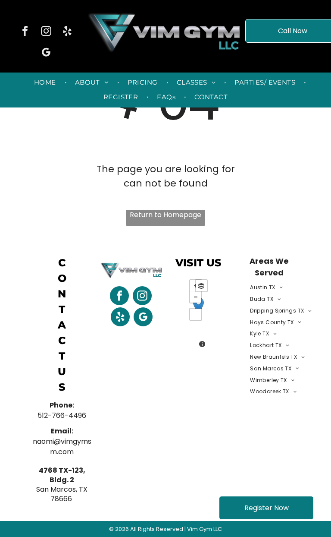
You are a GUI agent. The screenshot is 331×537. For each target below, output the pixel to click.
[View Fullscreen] (195, 314)
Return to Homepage (165, 215)
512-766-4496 (61, 415)
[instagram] (46, 32)
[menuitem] (45, 83)
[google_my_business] (46, 53)
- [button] (195, 297)
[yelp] (67, 32)
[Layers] (201, 285)
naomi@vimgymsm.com (62, 446)
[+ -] (198, 314)
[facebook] (25, 32)
